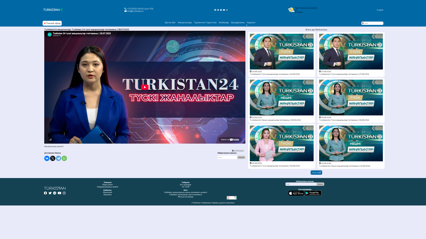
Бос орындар (185, 184)
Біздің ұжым (107, 184)
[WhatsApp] (64, 158)
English (380, 10)
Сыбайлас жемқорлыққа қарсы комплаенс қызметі (185, 192)
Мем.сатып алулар (185, 197)
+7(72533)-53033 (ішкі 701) (139, 9)
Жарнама (107, 194)
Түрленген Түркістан (205, 22)
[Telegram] (58, 158)
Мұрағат (251, 22)
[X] (52, 158)
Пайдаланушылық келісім (107, 187)
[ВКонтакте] (47, 158)
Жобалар (224, 22)
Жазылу (241, 157)
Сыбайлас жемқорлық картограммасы (185, 194)
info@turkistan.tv (135, 11)
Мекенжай (107, 192)
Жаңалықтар (185, 22)
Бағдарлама (238, 22)
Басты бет (170, 22)
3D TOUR (185, 187)
